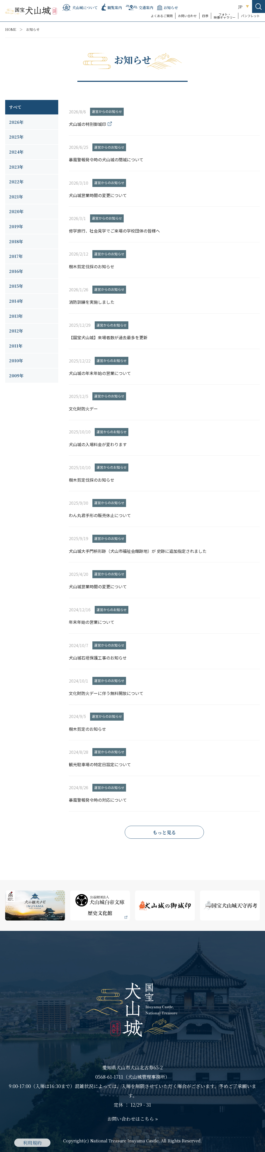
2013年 (16, 316)
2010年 (16, 361)
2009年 (16, 376)
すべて (15, 107)
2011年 (16, 346)
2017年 (16, 256)
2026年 (16, 122)
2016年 (16, 271)
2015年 (16, 286)
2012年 (16, 331)
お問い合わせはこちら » (132, 1118)
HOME (10, 29)
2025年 (16, 137)
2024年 (16, 152)
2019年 (16, 226)
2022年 (16, 182)
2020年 (16, 211)
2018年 (16, 241)
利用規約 (32, 1142)
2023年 (16, 167)
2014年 (16, 301)
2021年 (16, 197)
